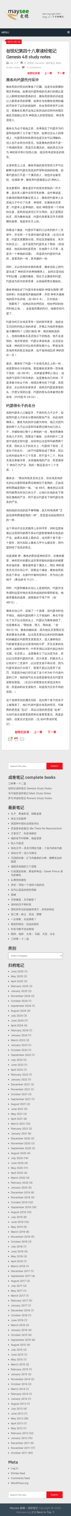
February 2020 (19, 1182)
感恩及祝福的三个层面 (23, 866)
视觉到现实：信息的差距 (25, 924)
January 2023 (19, 1045)
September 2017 (21, 1275)
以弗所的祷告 (18, 879)
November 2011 (20, 1447)
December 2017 (20, 1271)
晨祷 (13, 894)
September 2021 (21, 1099)
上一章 (48, 73)
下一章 (61, 73)
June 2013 (17, 1413)
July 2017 (16, 1285)
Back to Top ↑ (45, 1512)
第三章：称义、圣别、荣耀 (26, 914)
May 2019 (17, 1226)
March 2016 (18, 1325)
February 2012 (19, 1433)
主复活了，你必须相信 (23, 833)
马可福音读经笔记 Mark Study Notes (29, 793)
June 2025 (17, 971)
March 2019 (18, 1231)
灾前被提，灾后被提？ (23, 899)
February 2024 (19, 1030)
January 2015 (19, 1374)
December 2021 (20, 1084)
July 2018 (17, 1246)
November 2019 (20, 1197)
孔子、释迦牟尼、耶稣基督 (26, 813)
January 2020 (19, 1187)
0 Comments (34, 67)
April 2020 (17, 1172)
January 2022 (19, 1079)
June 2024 (17, 1020)
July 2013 (17, 1408)
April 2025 (17, 981)
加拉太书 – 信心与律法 (24, 852)
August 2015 (18, 1344)
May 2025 (17, 976)
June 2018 (17, 1251)
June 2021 (17, 1108)
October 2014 (19, 1384)
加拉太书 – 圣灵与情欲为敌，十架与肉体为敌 (36, 848)
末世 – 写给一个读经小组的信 (27, 884)
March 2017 (18, 1295)
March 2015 (18, 1364)
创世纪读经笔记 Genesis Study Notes (30, 788)
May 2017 (17, 1290)
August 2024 (18, 1010)
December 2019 (20, 1192)
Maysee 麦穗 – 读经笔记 (24, 1507)
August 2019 (18, 1212)
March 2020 (18, 1177)
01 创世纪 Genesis (34, 62)
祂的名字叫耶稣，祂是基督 (26, 838)
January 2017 (19, 1305)
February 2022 (19, 1074)
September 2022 (21, 1054)
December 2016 (20, 1310)
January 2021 (19, 1133)
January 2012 (19, 1438)
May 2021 (17, 1113)
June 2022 (17, 1064)
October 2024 (19, 1000)
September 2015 (21, 1339)
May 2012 (17, 1428)
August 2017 (18, 1280)
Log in (14, 1468)
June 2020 (17, 1162)
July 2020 (17, 1158)
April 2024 (17, 1025)
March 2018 (18, 1266)
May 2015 (17, 1359)
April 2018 (17, 1261)
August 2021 (18, 1104)
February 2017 (19, 1300)
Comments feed (20, 1478)
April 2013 (17, 1423)
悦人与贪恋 (17, 843)
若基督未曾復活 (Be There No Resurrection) (36, 828)
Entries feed (18, 1473)
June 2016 (17, 1320)
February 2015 (19, 1369)
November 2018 (20, 1236)
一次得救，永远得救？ (23, 919)
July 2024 (17, 1015)
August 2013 (18, 1403)
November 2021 (20, 1089)
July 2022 (17, 1059)
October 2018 (19, 1241)
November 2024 (20, 995)
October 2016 (19, 1315)
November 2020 (20, 1143)
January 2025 (19, 991)
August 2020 (18, 1153)
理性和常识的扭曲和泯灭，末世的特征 (32, 909)
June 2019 (17, 1221)
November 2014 (20, 1379)
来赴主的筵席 (18, 818)
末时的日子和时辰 (21, 904)
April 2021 (17, 1118)
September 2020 (21, 1148)
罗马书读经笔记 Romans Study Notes (30, 798)
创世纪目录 (33, 73)
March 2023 (18, 1040)
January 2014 (19, 1398)
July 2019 (17, 1217)
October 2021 (19, 1094)
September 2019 (21, 1207)
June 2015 (17, 1354)
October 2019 (19, 1202)
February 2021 (19, 1128)
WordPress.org (19, 1483)
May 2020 (17, 1167)
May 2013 (17, 1418)
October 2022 (19, 1049)
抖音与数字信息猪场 (22, 928)
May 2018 (17, 1256)
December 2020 (20, 1138)
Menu (5, 32)
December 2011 (20, 1442)
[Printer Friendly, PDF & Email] (16, 738)
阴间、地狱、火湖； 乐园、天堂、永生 (33, 933)
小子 (16, 62)
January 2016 (19, 1330)
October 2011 (19, 1452)
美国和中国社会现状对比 (25, 823)
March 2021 (18, 1123)
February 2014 (19, 1393)
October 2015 (19, 1334)
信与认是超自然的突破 (23, 889)
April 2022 (17, 1069)
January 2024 (19, 1035)
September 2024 (21, 1005)
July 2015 (17, 1349)
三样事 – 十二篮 (17, 783)
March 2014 (18, 1388)
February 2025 (19, 986)
